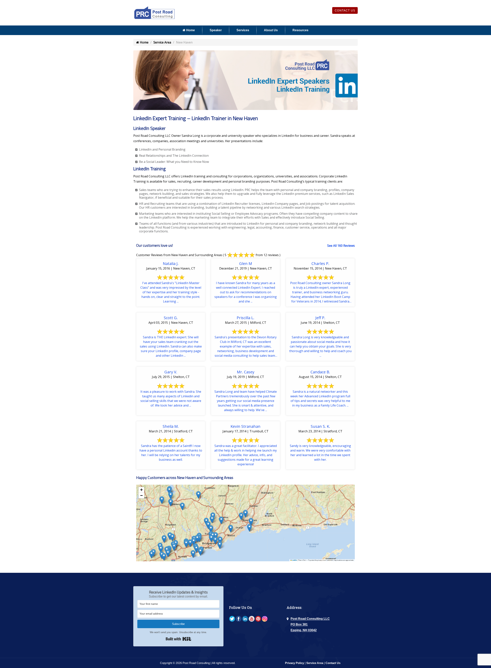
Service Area (162, 42)
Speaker (216, 30)
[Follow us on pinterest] (258, 619)
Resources (300, 30)
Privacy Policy (294, 663)
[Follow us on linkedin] (245, 619)
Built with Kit (178, 638)
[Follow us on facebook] (238, 619)
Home (190, 30)
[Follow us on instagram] (265, 619)
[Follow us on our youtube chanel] (252, 619)
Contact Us (345, 10)
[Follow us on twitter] (232, 619)
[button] (174, 547)
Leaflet (294, 560)
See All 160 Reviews (341, 245)
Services (242, 30)
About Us (271, 30)
